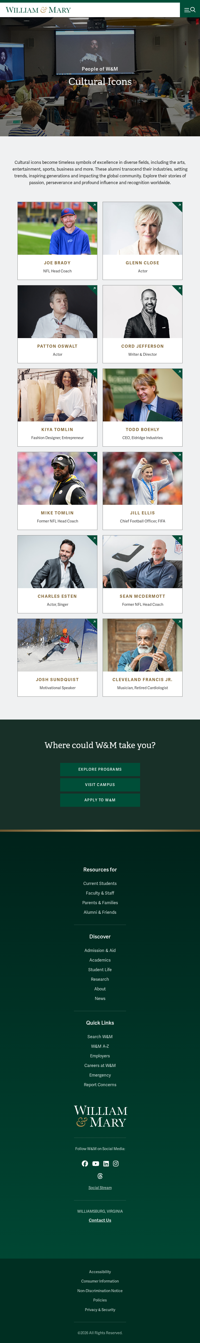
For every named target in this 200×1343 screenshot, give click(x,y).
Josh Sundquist (57, 679)
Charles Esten (57, 596)
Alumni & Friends (100, 912)
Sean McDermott (143, 596)
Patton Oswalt (57, 346)
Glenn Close (142, 263)
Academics (100, 960)
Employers (100, 1056)
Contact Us (100, 1220)
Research (100, 979)
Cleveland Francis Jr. (143, 679)
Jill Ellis (142, 513)
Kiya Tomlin (57, 429)
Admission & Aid (100, 950)
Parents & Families (100, 902)
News (100, 998)
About (100, 989)
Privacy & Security (100, 1310)
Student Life (100, 969)
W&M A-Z (100, 1046)
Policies (100, 1300)
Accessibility (100, 1272)
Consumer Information (100, 1281)
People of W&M (100, 69)
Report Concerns (100, 1084)
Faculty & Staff (100, 893)
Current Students (100, 883)
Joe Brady (57, 263)
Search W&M (100, 1036)
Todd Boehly (143, 429)
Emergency (100, 1075)
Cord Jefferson (142, 346)
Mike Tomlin (57, 513)
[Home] (38, 10)
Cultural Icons (100, 82)
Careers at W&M (100, 1065)
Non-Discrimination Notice (100, 1291)
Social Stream (100, 1188)
